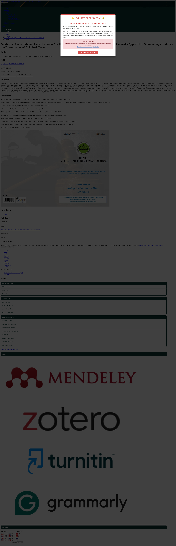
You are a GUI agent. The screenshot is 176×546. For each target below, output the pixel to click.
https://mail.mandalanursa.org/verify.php (88, 47)
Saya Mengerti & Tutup (88, 52)
